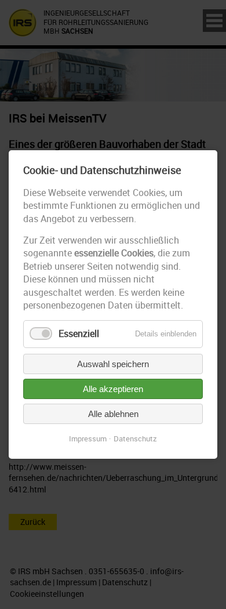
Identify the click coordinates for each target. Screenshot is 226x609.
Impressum (88, 438)
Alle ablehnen (113, 414)
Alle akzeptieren (113, 389)
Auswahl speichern (113, 364)
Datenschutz (135, 438)
